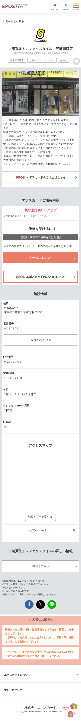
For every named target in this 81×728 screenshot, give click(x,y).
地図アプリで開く (38, 516)
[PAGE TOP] (69, 710)
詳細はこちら (40, 566)
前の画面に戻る (15, 21)
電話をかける (42, 340)
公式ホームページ (40, 530)
